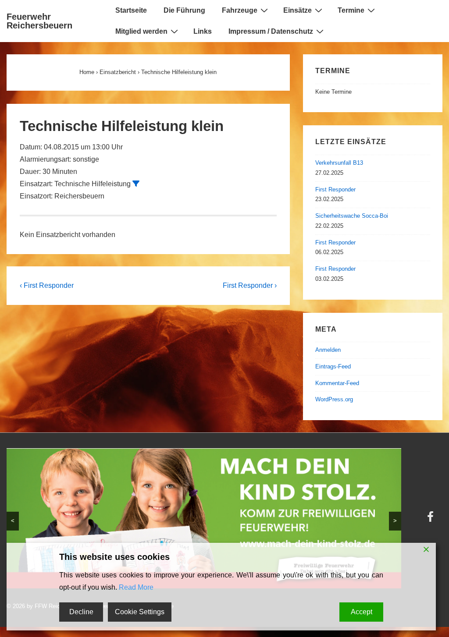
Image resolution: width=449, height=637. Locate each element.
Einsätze (297, 10)
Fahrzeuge (239, 10)
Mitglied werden (141, 31)
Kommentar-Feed (337, 383)
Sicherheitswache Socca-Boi (351, 215)
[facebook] (431, 520)
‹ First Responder (47, 285)
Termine (351, 10)
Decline (81, 612)
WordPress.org (334, 399)
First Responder (335, 189)
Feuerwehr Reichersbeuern (39, 21)
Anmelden (328, 350)
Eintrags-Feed (333, 366)
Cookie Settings (139, 612)
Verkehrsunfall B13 (339, 162)
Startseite (131, 10)
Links (202, 31)
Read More (136, 587)
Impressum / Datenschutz (270, 31)
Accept (361, 612)
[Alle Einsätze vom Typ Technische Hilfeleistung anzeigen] (135, 183)
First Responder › (250, 285)
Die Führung (184, 10)
